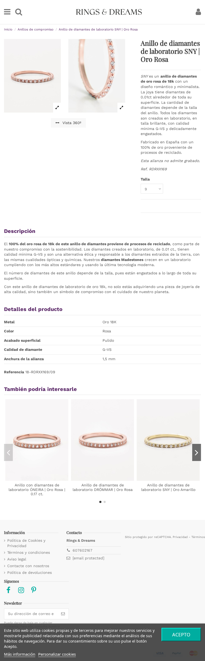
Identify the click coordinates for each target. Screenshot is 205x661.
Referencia (14, 372)
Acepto (181, 634)
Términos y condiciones (28, 552)
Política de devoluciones (29, 572)
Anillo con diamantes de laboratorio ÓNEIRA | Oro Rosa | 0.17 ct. (37, 489)
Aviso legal (16, 559)
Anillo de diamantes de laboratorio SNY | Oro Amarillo (168, 487)
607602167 (82, 550)
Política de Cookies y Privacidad (26, 543)
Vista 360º (71, 123)
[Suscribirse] (63, 614)
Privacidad (180, 537)
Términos (198, 537)
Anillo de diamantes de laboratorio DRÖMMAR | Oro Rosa (103, 487)
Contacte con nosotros (28, 566)
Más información (19, 654)
